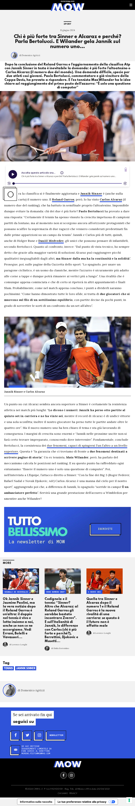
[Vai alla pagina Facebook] (63, 775)
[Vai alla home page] (67, 6)
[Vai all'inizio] (67, 764)
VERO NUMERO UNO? (55, 592)
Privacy (73, 794)
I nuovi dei (94, 592)
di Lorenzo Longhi (18, 644)
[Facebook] (15, 735)
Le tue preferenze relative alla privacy (82, 801)
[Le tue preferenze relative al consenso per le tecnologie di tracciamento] (129, 800)
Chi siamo (63, 794)
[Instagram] (39, 735)
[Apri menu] (131, 5)
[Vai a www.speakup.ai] (126, 169)
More (7, 563)
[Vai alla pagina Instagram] (71, 775)
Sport (67, 24)
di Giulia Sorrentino (60, 648)
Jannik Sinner (25, 668)
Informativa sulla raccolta (36, 801)
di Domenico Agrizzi (29, 55)
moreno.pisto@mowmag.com (36, 753)
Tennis (8, 668)
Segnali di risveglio (16, 592)
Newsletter (56, 735)
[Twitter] (27, 735)
